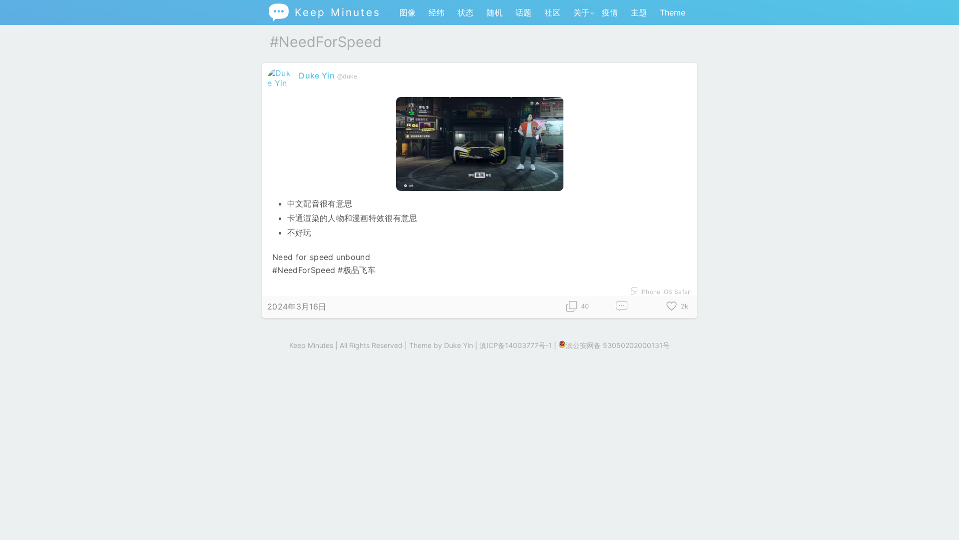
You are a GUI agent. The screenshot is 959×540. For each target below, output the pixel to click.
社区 (552, 13)
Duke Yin (317, 75)
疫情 (610, 13)
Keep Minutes (324, 12)
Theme (672, 13)
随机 (494, 13)
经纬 (437, 13)
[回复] (622, 307)
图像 (408, 13)
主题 (639, 13)
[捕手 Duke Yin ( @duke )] (280, 83)
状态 (466, 13)
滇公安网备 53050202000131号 (618, 345)
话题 (523, 13)
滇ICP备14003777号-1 (516, 345)
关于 (581, 13)
